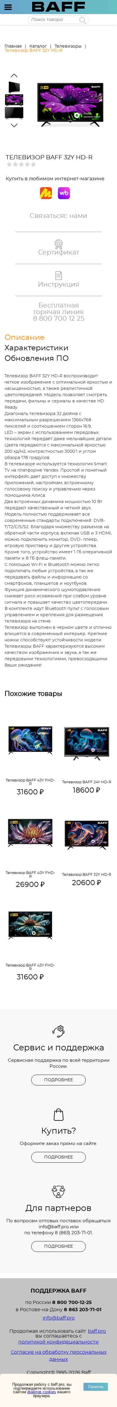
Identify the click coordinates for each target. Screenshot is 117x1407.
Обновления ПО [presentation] (36, 358)
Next (14, 125)
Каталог (38, 46)
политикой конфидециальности (58, 1342)
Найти (82, 20)
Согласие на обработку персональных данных (58, 1356)
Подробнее (58, 1080)
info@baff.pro (54, 1227)
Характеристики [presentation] (36, 348)
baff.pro (97, 1331)
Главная (13, 46)
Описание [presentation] (24, 337)
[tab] (42, 337)
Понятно (95, 1387)
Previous (14, 75)
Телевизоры (68, 46)
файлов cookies (41, 1392)
